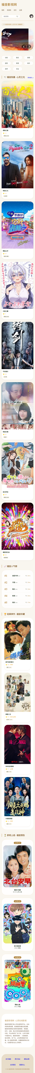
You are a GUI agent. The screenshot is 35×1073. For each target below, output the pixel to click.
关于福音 (8, 1059)
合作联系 (13, 1065)
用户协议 (17, 1059)
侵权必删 (26, 1059)
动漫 (20, 10)
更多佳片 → (30, 77)
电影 (3, 10)
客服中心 (22, 1065)
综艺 (15, 10)
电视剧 (9, 10)
